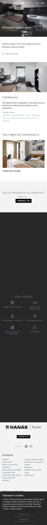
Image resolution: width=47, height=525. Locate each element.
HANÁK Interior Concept (12, 307)
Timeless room (11, 171)
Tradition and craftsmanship (34, 308)
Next (42, 152)
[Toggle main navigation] (4, 3)
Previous (5, 152)
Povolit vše (23, 514)
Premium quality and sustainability (12, 333)
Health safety (35, 332)
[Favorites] (37, 3)
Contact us (23, 201)
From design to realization (12, 320)
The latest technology (34, 320)
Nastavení (23, 520)
